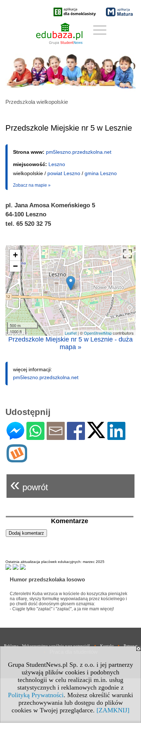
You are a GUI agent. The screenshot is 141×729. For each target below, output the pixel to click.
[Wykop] (17, 459)
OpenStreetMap (98, 333)
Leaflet (71, 333)
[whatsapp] (35, 437)
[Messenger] (15, 437)
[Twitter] (96, 435)
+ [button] (15, 254)
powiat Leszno (63, 173)
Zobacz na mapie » (32, 185)
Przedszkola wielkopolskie (36, 102)
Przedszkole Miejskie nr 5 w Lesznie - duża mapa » (70, 343)
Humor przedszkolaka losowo (47, 579)
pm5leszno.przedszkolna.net (78, 152)
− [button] (15, 266)
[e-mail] (56, 437)
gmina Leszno (101, 173)
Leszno (56, 164)
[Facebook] (76, 437)
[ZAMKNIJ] (113, 710)
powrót (29, 484)
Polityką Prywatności (36, 695)
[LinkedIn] (116, 437)
